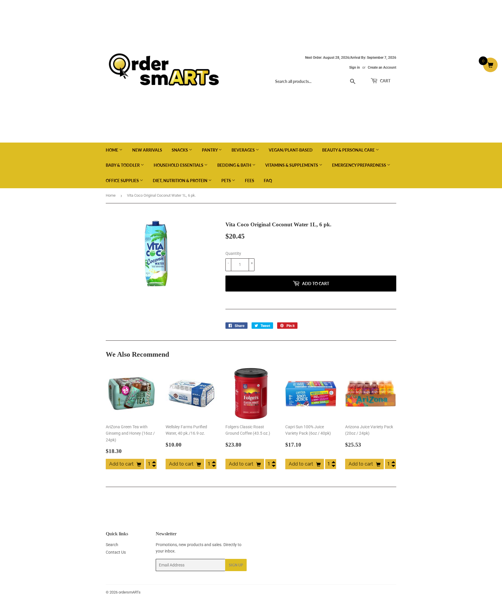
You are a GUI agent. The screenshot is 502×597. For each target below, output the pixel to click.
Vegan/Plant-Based (291, 150)
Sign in (354, 67)
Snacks (180, 150)
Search (112, 544)
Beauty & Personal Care (349, 150)
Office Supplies (123, 180)
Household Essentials (179, 165)
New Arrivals (147, 150)
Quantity (233, 253)
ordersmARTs (130, 592)
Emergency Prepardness (359, 165)
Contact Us (116, 552)
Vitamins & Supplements (292, 165)
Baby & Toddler (123, 165)
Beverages (244, 150)
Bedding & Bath (234, 165)
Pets (226, 180)
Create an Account (382, 67)
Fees (249, 180)
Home (112, 150)
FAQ (268, 180)
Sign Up (236, 565)
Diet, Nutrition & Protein (180, 180)
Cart (384, 80)
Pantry (210, 150)
